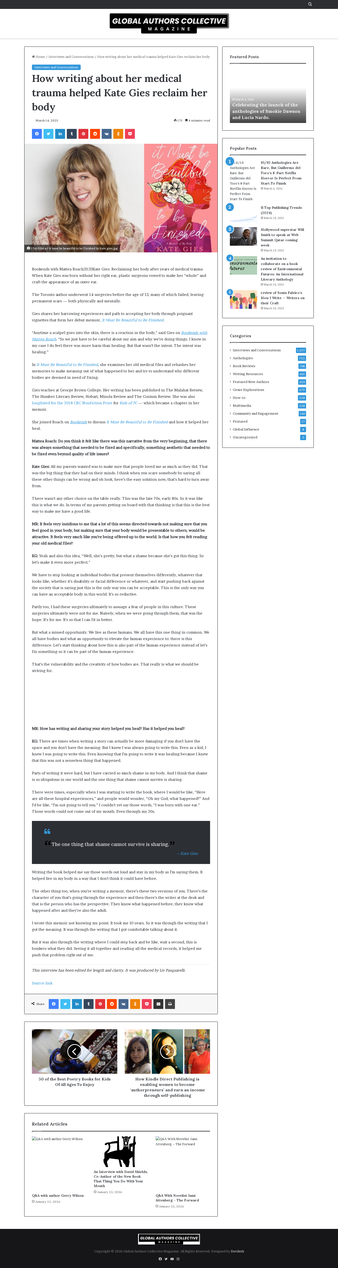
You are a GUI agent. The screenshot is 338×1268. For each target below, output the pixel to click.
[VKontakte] (107, 134)
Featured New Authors (251, 382)
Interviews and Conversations (71, 57)
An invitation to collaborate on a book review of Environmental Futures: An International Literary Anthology (282, 269)
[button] (121, 269)
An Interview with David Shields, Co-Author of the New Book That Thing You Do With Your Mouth (121, 1179)
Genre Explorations (248, 390)
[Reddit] (95, 134)
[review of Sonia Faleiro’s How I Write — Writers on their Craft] (243, 299)
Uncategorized (245, 437)
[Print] (170, 1004)
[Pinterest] (83, 134)
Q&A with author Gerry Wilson (58, 1195)
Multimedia (242, 405)
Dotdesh (237, 1251)
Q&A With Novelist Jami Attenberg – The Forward (177, 1197)
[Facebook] (37, 134)
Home (40, 57)
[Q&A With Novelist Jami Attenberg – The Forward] (183, 1163)
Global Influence (246, 429)
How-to (239, 398)
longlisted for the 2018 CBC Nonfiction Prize (72, 403)
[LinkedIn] (60, 134)
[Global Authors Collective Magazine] (169, 23)
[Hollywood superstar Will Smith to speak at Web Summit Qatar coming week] (243, 236)
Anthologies (243, 358)
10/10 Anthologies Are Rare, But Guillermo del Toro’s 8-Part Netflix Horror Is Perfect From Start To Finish (281, 173)
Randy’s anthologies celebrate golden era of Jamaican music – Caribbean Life (267, 111)
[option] (268, 96)
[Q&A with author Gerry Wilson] (59, 1163)
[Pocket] (130, 134)
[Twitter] (48, 134)
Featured (240, 421)
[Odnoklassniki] (118, 134)
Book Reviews (244, 366)
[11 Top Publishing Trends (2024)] (243, 214)
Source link (42, 983)
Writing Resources (248, 374)
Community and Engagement (255, 413)
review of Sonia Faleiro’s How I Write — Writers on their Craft (283, 297)
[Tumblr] (72, 134)
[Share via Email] (158, 1004)
